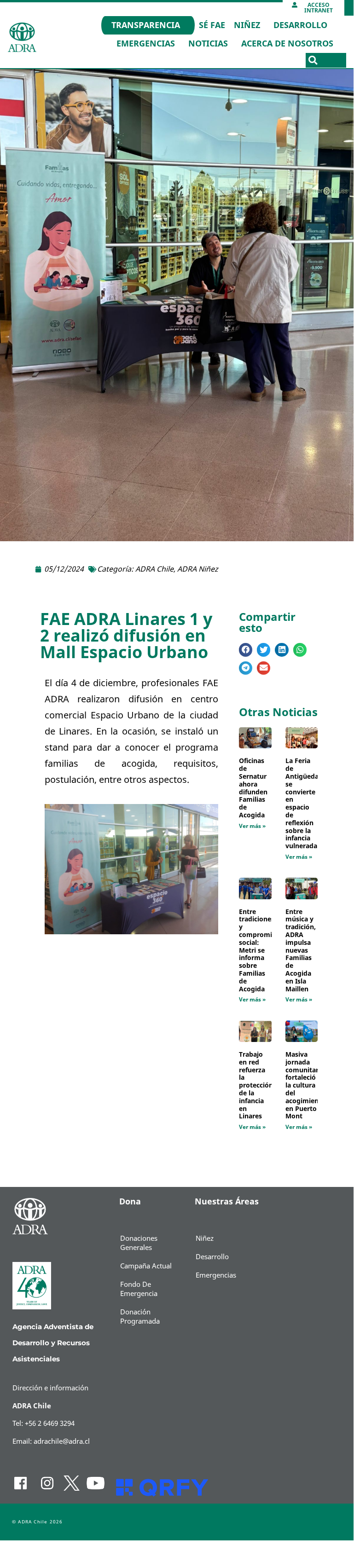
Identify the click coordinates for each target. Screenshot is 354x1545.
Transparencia (145, 25)
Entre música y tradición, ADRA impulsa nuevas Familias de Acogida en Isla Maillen (300, 950)
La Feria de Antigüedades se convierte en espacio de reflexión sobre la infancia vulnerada (307, 803)
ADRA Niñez (197, 569)
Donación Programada (140, 1316)
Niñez (247, 25)
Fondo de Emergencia (138, 1289)
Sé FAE (212, 25)
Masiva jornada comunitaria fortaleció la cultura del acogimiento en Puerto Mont (305, 1085)
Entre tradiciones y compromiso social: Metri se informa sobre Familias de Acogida (259, 950)
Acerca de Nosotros (287, 44)
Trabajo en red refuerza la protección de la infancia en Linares (256, 1085)
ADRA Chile (154, 569)
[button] (313, 60)
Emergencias (145, 44)
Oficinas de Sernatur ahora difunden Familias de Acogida (253, 788)
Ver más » (252, 826)
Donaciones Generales (138, 1243)
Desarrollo (300, 25)
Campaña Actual (146, 1266)
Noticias (208, 44)
